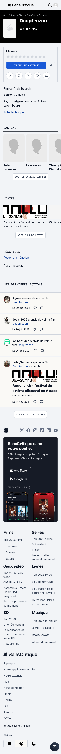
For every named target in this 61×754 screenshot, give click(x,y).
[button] (55, 5)
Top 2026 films (13, 540)
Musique (40, 612)
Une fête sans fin (14, 624)
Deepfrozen (45, 15)
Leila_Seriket (21, 362)
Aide (6, 681)
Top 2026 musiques (44, 621)
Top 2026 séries (42, 539)
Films (21, 15)
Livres (38, 566)
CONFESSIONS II (43, 628)
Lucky (36, 550)
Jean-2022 (19, 319)
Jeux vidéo (13, 566)
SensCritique (9, 15)
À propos (9, 663)
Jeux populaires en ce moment (15, 603)
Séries (38, 532)
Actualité (9, 558)
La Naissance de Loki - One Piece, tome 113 (14, 634)
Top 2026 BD (12, 619)
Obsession (10, 546)
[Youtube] (56, 431)
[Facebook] (28, 431)
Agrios (16, 298)
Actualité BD (11, 643)
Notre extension (13, 675)
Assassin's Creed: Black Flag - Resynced (14, 592)
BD (6, 612)
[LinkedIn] (49, 431)
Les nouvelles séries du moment (43, 557)
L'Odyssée (9, 552)
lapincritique (20, 341)
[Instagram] (35, 431)
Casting (9, 128)
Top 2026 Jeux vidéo (13, 575)
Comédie (31, 15)
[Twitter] (22, 431)
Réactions (11, 252)
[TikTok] (42, 431)
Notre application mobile (19, 669)
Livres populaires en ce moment (43, 602)
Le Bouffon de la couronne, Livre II (43, 591)
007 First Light (12, 582)
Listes (9, 198)
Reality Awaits (40, 635)
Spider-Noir (39, 544)
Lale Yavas (33, 165)
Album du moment (44, 642)
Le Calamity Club (42, 581)
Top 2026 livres (42, 574)
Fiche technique (13, 112)
